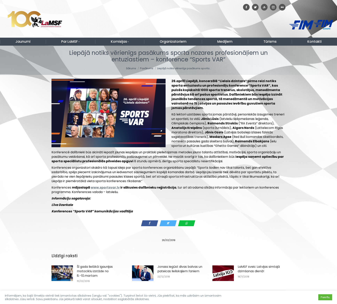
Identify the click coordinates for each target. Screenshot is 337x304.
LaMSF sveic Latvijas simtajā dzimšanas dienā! (259, 268)
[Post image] (62, 273)
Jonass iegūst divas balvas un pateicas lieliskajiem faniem (179, 268)
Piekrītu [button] (325, 297)
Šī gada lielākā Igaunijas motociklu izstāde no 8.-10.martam (95, 271)
